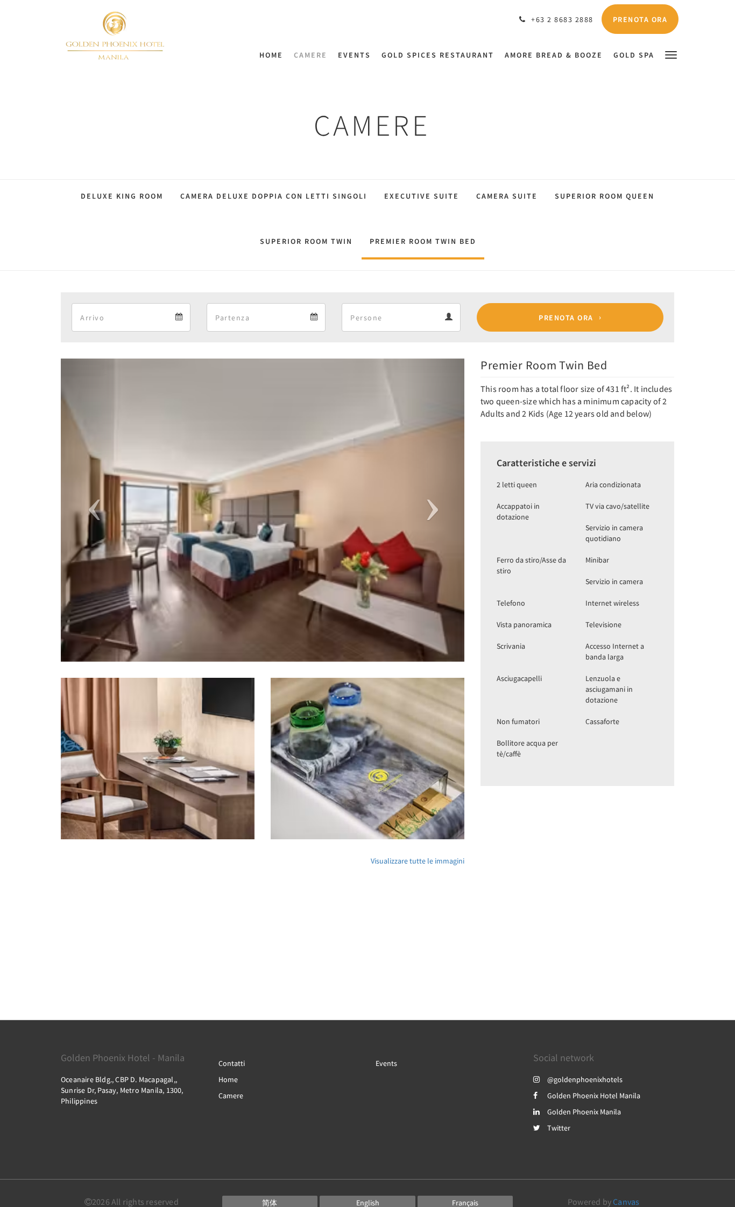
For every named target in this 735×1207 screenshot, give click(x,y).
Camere (230, 1095)
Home (228, 1079)
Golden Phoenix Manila (584, 1112)
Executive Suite (421, 196)
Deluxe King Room (122, 196)
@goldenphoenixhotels (585, 1079)
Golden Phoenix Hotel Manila (593, 1095)
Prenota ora (566, 317)
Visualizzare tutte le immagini (417, 861)
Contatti (231, 1063)
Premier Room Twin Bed (423, 241)
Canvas (626, 1201)
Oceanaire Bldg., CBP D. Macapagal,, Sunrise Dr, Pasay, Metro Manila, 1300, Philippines (122, 1090)
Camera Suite (507, 196)
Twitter (558, 1128)
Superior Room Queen (604, 196)
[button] (671, 54)
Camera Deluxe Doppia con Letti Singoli (273, 196)
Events (386, 1063)
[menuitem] (273, 55)
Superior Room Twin (306, 241)
